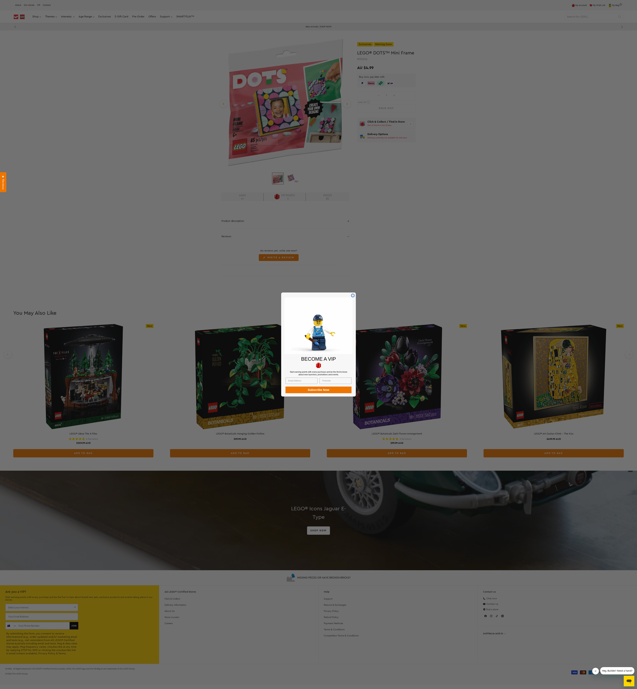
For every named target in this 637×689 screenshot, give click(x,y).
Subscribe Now (318, 390)
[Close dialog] (352, 295)
